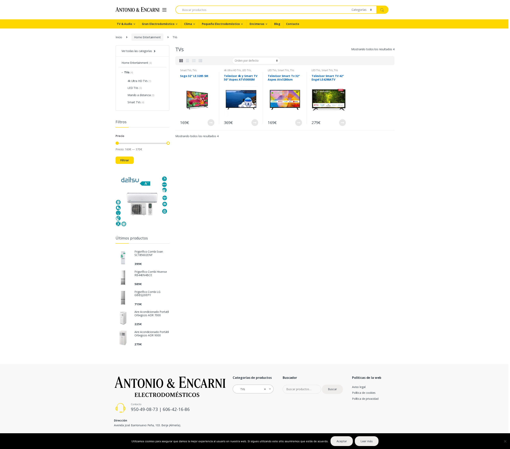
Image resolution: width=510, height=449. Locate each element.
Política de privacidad (365, 399)
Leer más (367, 441)
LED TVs (246, 70)
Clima (188, 24)
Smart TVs (185, 70)
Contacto (292, 24)
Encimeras (257, 24)
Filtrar (124, 160)
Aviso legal (358, 387)
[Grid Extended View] (187, 61)
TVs (194, 70)
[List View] (194, 61)
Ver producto (210, 122)
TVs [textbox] (252, 389)
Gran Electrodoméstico (158, 24)
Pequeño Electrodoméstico (221, 24)
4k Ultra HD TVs (232, 70)
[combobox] (253, 389)
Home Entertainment (147, 37)
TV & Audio (124, 24)
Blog (277, 24)
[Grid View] (181, 61)
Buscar (332, 389)
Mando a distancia (139, 95)
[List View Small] (200, 61)
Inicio (119, 37)
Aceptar (341, 441)
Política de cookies (364, 393)
